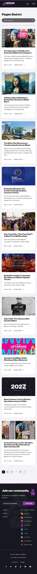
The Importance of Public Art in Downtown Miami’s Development (17, 52)
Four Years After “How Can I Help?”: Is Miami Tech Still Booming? (18, 235)
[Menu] (34, 3)
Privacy (15, 562)
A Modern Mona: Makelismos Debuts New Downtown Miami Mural (16, 100)
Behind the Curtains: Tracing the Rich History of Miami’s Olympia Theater (17, 277)
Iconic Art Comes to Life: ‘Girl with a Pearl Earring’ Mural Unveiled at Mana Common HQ (18, 445)
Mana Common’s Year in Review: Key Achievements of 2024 (17, 400)
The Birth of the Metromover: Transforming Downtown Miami (17, 144)
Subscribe (29, 503)
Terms (22, 562)
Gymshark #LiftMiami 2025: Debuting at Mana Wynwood (15, 359)
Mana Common (21, 554)
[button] (33, 20)
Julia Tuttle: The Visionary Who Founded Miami (16, 320)
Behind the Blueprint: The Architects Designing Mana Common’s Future (15, 191)
